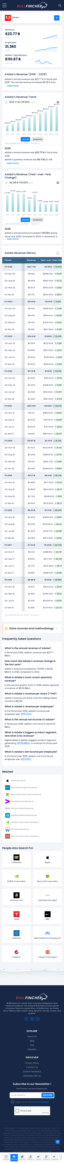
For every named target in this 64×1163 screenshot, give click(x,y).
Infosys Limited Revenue (22, 808)
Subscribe (47, 1095)
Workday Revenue (20, 829)
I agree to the (32, 1102)
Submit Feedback (32, 1072)
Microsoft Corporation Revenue (26, 794)
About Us (32, 1037)
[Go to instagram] (32, 1019)
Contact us (32, 1067)
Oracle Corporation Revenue (25, 836)
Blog (32, 1041)
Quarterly (37, 139)
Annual (25, 139)
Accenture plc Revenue (22, 801)
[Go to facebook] (26, 1019)
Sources (34, 143)
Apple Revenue (18, 780)
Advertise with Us (32, 1076)
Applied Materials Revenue (24, 815)
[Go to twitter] (37, 1019)
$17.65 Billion (23, 743)
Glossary (32, 1049)
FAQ (32, 1045)
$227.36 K (26, 759)
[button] (33, 628)
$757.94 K (26, 714)
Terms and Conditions (38, 1102)
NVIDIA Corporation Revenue (25, 822)
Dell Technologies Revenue (24, 787)
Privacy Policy (32, 1063)
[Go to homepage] (32, 5)
